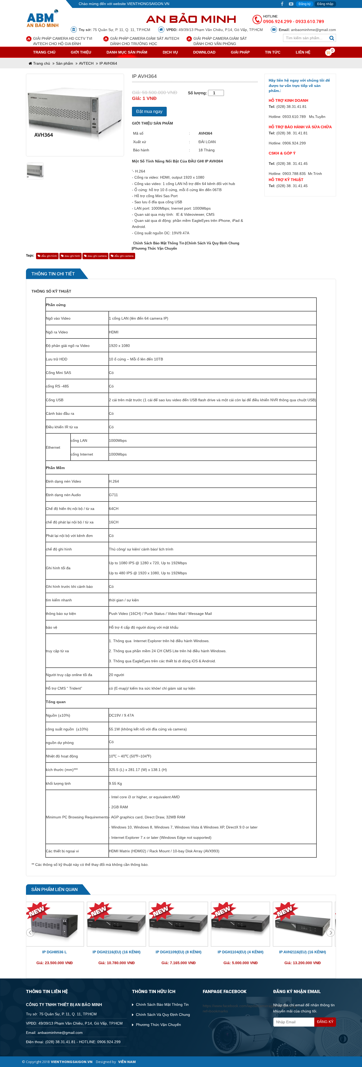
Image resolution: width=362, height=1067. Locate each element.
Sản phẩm (64, 63)
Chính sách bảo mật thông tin (158, 243)
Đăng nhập (325, 4)
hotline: (270, 16)
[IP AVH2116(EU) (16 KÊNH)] (243, 924)
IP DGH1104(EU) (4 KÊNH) (181, 952)
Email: (284, 30)
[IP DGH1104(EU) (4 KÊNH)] (181, 924)
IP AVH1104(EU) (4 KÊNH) (305, 952)
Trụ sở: (85, 30)
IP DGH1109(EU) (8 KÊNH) (119, 952)
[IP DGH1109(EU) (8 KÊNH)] (119, 924)
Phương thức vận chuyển (155, 248)
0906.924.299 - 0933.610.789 (293, 21)
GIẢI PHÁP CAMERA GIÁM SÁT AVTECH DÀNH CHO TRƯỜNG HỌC (144, 41)
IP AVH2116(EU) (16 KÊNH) (243, 952)
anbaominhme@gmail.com (313, 30)
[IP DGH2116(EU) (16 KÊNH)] (57, 924)
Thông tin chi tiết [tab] (53, 273)
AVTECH (86, 63)
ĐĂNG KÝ (325, 1022)
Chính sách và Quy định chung (213, 243)
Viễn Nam (127, 1062)
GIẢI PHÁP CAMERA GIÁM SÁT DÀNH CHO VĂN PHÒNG (220, 41)
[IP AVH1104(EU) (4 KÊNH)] (305, 924)
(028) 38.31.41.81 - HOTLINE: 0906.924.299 (83, 1042)
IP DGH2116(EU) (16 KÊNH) (57, 952)
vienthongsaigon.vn (71, 1062)
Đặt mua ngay (149, 111)
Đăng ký (305, 4)
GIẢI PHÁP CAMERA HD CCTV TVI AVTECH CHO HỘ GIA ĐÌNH (62, 41)
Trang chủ (41, 63)
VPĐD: (172, 30)
